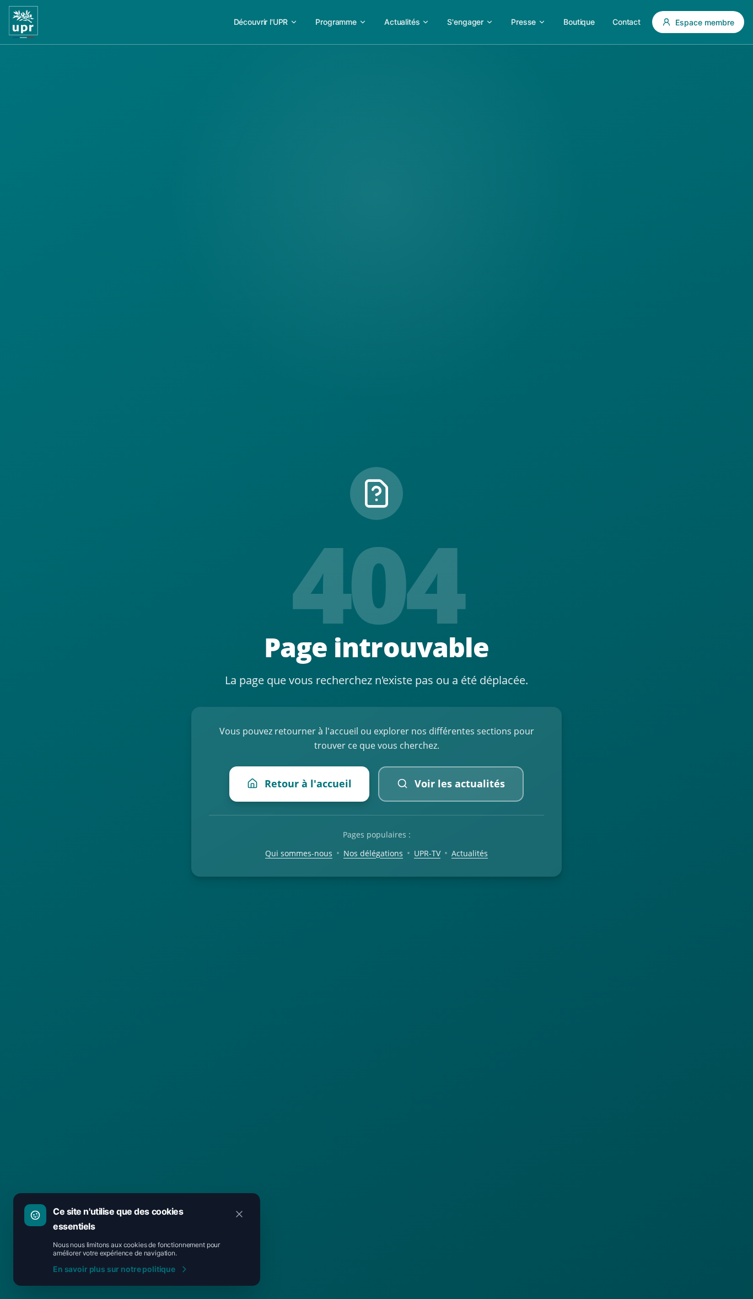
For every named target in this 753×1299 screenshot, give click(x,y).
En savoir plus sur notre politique (114, 1269)
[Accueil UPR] (23, 22)
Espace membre (704, 22)
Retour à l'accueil (308, 783)
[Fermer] (239, 1214)
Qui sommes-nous (298, 852)
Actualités (469, 852)
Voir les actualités (460, 783)
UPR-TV (427, 852)
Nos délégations (373, 852)
